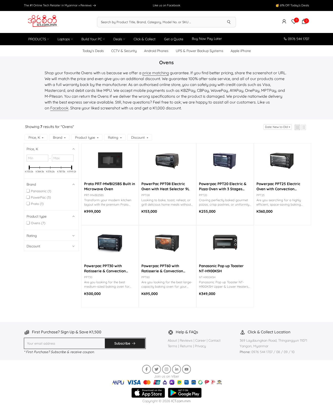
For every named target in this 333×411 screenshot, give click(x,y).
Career (200, 340)
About (173, 340)
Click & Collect (145, 39)
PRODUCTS (37, 39)
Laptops (64, 39)
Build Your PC (91, 39)
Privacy (200, 346)
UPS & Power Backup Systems (199, 51)
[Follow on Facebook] (146, 369)
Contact (214, 340)
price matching (155, 72)
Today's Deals (93, 51)
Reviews (86, 5)
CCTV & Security (124, 51)
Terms (172, 346)
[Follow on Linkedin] (176, 369)
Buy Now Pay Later (207, 38)
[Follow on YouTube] (186, 369)
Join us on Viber (166, 376)
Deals (117, 39)
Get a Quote (173, 39)
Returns (186, 346)
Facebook (59, 107)
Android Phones (156, 51)
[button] (297, 127)
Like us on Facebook (166, 5)
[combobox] (159, 22)
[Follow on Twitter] (156, 369)
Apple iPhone (241, 51)
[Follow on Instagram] (166, 369)
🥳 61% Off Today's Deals (292, 5)
